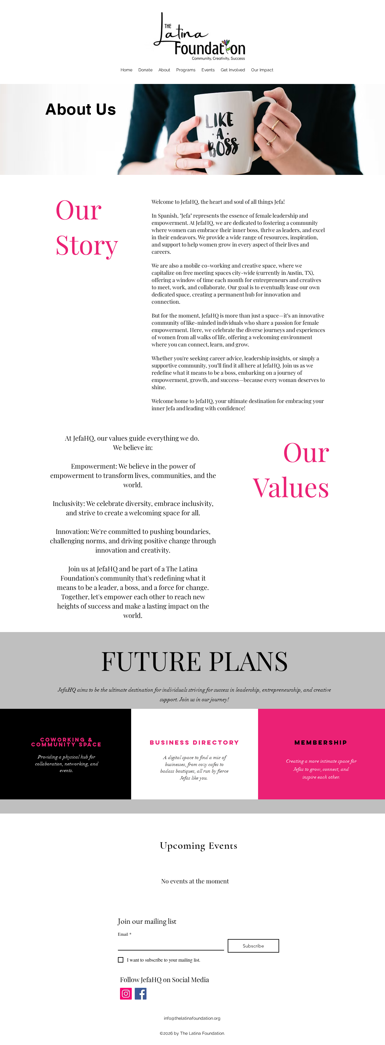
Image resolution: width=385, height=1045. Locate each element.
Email (124, 934)
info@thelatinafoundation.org (192, 1018)
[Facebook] (140, 994)
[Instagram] (126, 994)
